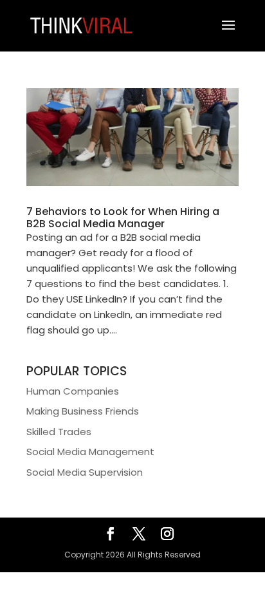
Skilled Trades (58, 431)
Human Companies (72, 391)
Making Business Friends (82, 411)
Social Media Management (90, 451)
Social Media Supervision (84, 472)
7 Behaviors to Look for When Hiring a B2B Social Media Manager (122, 217)
